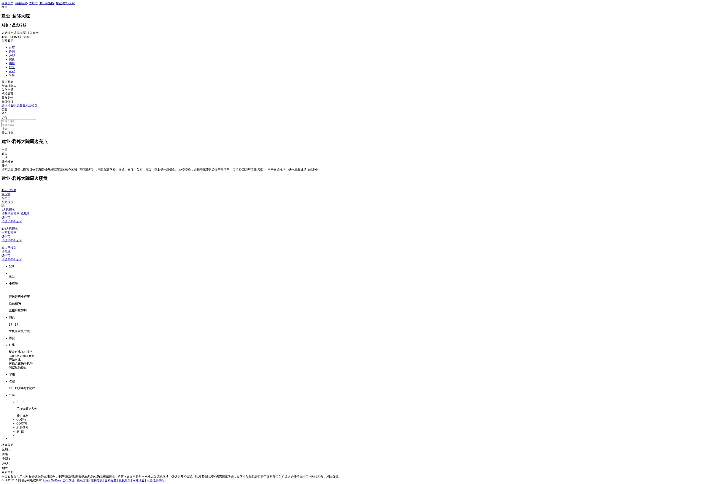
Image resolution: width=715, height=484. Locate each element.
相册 (12, 63)
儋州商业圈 (46, 3)
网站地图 (138, 480)
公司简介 (69, 480)
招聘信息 (97, 480)
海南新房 (21, 3)
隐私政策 (125, 480)
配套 (12, 67)
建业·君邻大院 (65, 3)
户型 (12, 55)
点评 (12, 71)
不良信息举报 (155, 480)
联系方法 (83, 480)
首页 (12, 47)
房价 (12, 59)
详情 (12, 51)
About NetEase (52, 480)
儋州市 (33, 3)
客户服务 (111, 480)
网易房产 (7, 3)
